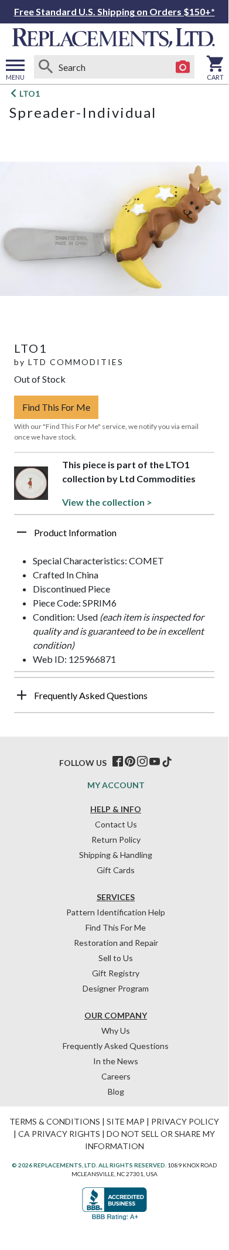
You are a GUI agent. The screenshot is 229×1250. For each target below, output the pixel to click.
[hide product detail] (21, 532)
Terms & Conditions (54, 1121)
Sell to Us (115, 958)
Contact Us (116, 824)
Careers (116, 1076)
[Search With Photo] (182, 67)
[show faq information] (21, 695)
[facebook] (117, 761)
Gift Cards (116, 870)
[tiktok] (167, 761)
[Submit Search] (45, 67)
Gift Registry (115, 973)
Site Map (126, 1121)
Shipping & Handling (115, 855)
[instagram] (142, 761)
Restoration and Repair (116, 943)
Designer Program (116, 988)
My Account (116, 785)
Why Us (115, 1031)
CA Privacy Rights (59, 1134)
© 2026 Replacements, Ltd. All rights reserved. (89, 1165)
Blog (116, 1091)
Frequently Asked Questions (116, 1046)
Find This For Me (56, 407)
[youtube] (154, 761)
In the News (115, 1061)
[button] (114, 536)
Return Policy (116, 839)
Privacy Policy (185, 1121)
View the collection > (107, 502)
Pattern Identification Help (115, 912)
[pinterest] (130, 761)
